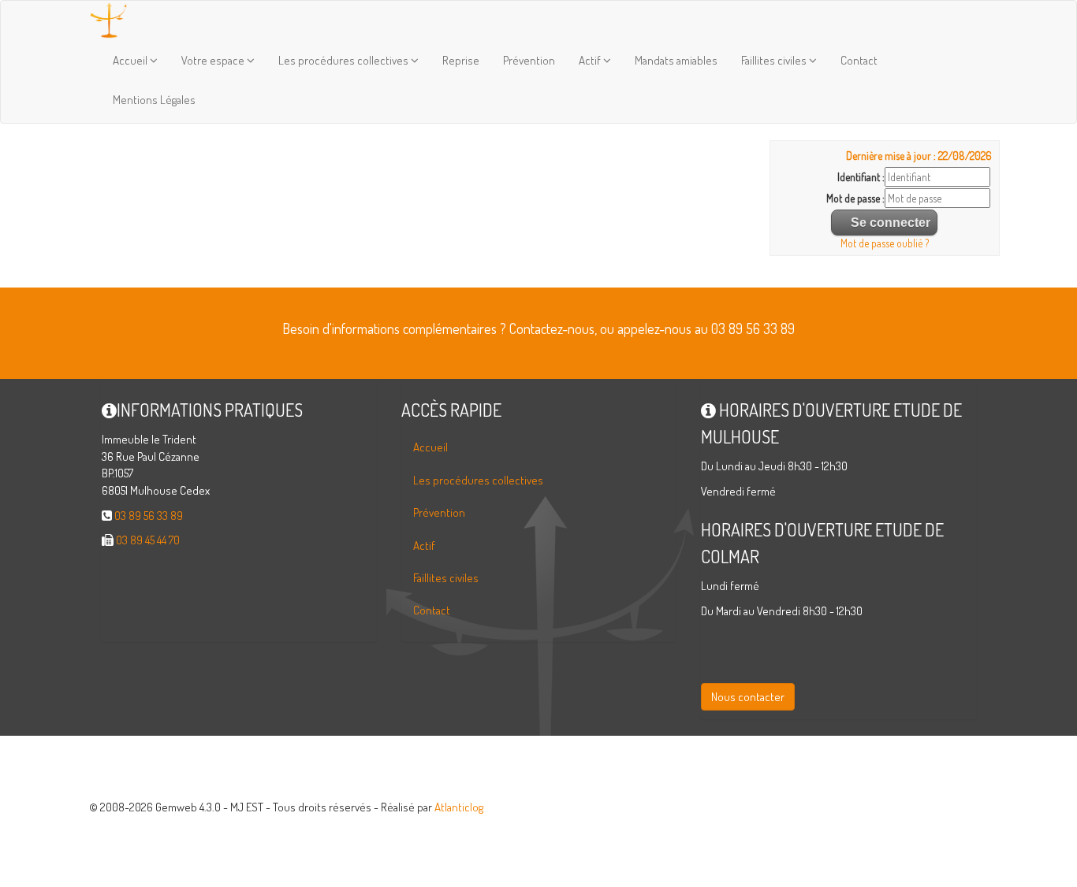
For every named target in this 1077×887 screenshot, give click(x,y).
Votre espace (214, 60)
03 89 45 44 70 (148, 540)
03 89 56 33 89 (148, 515)
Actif (591, 60)
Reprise (460, 60)
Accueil (131, 60)
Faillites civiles (775, 60)
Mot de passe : (855, 198)
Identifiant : (861, 177)
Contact (859, 60)
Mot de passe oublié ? (884, 243)
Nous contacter (747, 696)
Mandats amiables (676, 60)
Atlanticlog (458, 807)
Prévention (529, 60)
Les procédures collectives (344, 60)
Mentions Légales (154, 99)
